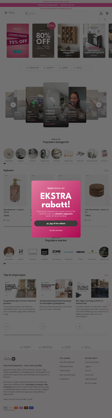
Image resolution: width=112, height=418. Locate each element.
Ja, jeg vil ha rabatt (56, 223)
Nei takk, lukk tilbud (56, 230)
